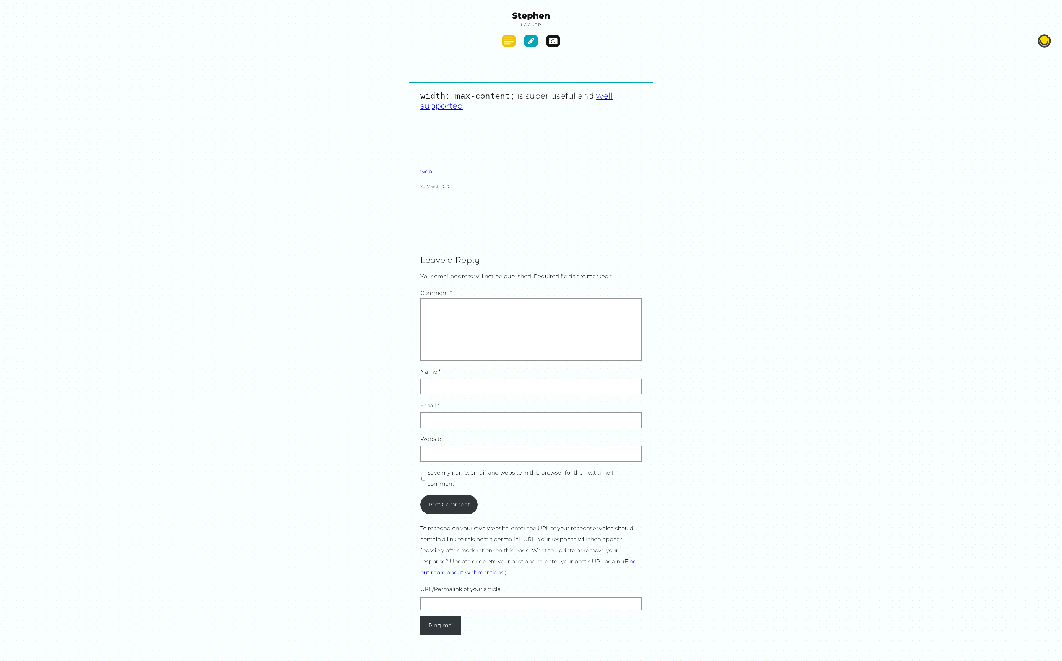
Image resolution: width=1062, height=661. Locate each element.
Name (430, 371)
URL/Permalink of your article (460, 589)
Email (429, 405)
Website (431, 439)
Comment (436, 293)
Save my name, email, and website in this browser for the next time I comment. (520, 478)
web (426, 171)
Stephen (531, 16)
